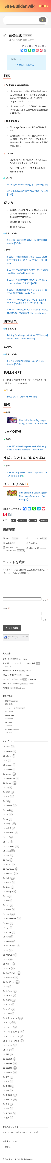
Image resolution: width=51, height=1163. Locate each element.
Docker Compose (12, 729)
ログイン (8, 1147)
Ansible (8, 774)
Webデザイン (11, 973)
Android (9, 769)
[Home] (10, 40)
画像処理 (9, 1095)
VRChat (8, 964)
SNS (7, 923)
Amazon (9, 765)
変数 (11, 701)
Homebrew (10, 832)
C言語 (8, 792)
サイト (45, 620)
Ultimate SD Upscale (37, 548)
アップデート (14, 708)
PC (7, 896)
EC (7, 801)
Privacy (11, 639)
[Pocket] (37, 50)
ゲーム (8, 1022)
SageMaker (34, 543)
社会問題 (8, 722)
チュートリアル (37, 538)
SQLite (8, 932)
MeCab (8, 864)
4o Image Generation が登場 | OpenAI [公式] (27, 184)
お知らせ (9, 995)
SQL (7, 927)
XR (7, 986)
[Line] (30, 50)
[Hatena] (33, 50)
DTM (7, 796)
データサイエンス (12, 1036)
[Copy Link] (45, 50)
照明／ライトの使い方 (15, 683)
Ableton (9, 751)
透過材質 (10, 688)
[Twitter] (26, 50)
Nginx (8, 887)
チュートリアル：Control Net (15, 549)
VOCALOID (10, 955)
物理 (7, 1090)
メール (6, 608)
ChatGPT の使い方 (25, 64)
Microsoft (9, 873)
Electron (9, 805)
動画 (7, 1054)
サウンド (9, 1027)
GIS (7, 814)
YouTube (9, 991)
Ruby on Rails (11, 918)
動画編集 (9, 1063)
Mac (7, 860)
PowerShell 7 (10, 715)
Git (7, 819)
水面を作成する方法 (13, 670)
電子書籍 (9, 1113)
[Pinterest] (41, 50)
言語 (7, 1108)
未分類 (8, 1086)
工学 (7, 1077)
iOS (7, 837)
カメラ (8, 1013)
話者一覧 (10, 659)
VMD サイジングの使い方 (14, 679)
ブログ (8, 1050)
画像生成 (44, 520)
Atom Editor (10, 778)
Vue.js (8, 968)
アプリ (8, 1009)
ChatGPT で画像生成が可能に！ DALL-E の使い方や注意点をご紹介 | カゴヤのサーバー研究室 (27, 260)
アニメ (8, 1004)
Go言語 (8, 828)
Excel (8, 810)
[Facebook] (22, 50)
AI (14, 40)
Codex (12, 538)
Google (8, 823)
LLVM (8, 855)
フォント (9, 1045)
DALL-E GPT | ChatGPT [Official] (22, 396)
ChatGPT (22, 520)
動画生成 (9, 1059)
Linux (8, 851)
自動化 (10, 543)
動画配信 (9, 1068)
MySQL (8, 882)
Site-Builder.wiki (19, 6)
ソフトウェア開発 (12, 1031)
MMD (7, 878)
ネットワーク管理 (12, 1041)
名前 (45, 600)
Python (8, 909)
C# (7, 787)
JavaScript (10, 846)
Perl (7, 900)
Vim (7, 950)
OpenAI (33, 520)
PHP (7, 905)
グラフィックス (12, 1018)
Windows (9, 977)
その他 (8, 1000)
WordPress (10, 982)
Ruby (8, 914)
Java (7, 842)
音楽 (7, 1117)
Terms (17, 639)
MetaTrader (10, 869)
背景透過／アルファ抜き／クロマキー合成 (21, 663)
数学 (7, 1081)
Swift (8, 936)
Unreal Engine (11, 945)
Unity (8, 941)
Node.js (9, 891)
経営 (7, 1104)
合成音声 (9, 1072)
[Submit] (42, 19)
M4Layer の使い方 (12, 675)
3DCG (8, 746)
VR (7, 959)
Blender (9, 783)
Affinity (8, 756)
